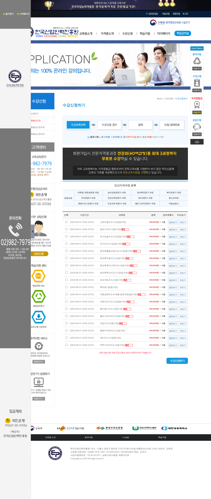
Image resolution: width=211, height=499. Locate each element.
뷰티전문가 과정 (145, 198)
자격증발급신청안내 (36, 134)
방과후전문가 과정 (145, 192)
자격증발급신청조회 (36, 127)
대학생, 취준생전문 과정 (88, 192)
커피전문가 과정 (88, 198)
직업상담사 (174, 203)
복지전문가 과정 (174, 192)
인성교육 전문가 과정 (116, 203)
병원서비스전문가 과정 (88, 203)
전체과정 (68, 198)
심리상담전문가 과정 (117, 192)
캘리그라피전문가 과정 (145, 203)
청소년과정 (174, 198)
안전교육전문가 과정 (117, 198)
